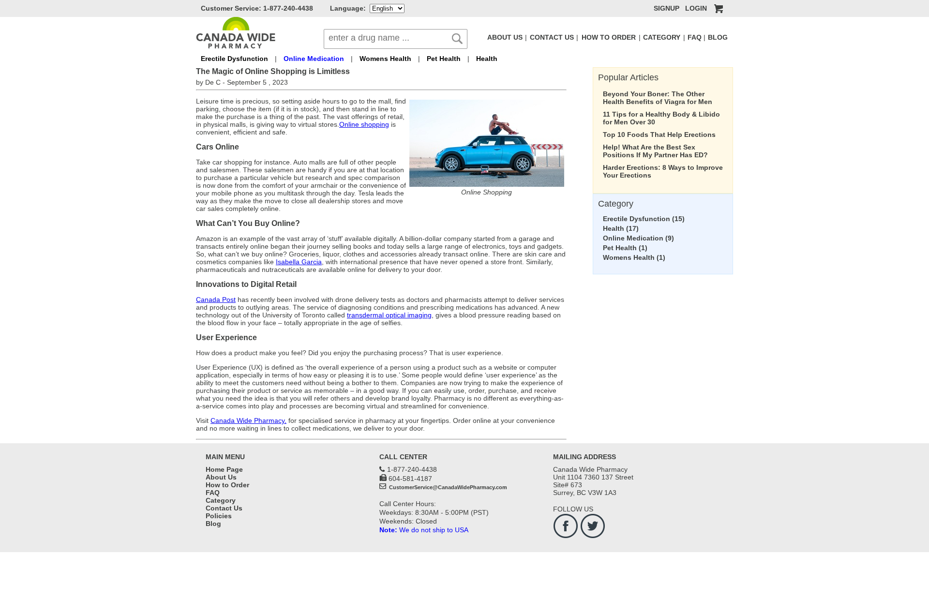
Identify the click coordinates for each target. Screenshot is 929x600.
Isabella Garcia (299, 262)
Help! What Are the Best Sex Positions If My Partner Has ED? (655, 151)
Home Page (224, 469)
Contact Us (224, 508)
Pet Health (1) (625, 248)
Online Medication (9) (638, 238)
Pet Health (444, 58)
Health (486, 58)
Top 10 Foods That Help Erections (659, 134)
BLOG (718, 37)
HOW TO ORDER (609, 37)
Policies (219, 516)
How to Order (227, 485)
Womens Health (385, 58)
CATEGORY (661, 37)
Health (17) (621, 228)
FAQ (695, 37)
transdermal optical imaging (389, 315)
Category (221, 500)
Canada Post (216, 299)
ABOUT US (505, 37)
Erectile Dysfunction (234, 58)
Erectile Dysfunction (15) (644, 219)
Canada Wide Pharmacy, (248, 420)
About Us (221, 477)
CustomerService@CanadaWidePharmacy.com (447, 487)
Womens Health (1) (634, 257)
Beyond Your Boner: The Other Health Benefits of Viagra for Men (657, 97)
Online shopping (364, 124)
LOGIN (696, 8)
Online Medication (314, 58)
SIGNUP (666, 8)
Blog (213, 523)
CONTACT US (552, 37)
